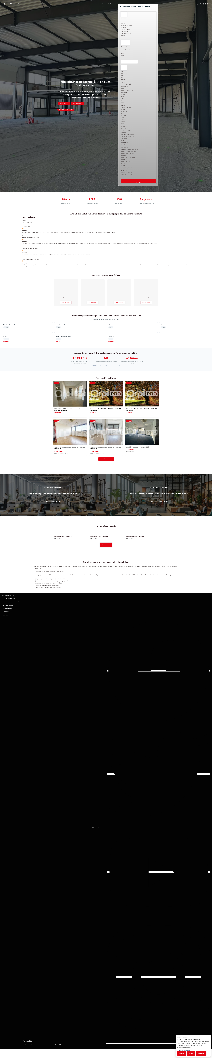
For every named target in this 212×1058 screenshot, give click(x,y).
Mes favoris (130, 4)
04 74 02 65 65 (203, 4)
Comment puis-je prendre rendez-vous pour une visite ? (50, 578)
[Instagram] (158, 977)
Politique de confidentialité (183, 1050)
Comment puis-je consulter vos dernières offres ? (48, 587)
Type (124, 14)
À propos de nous (89, 4)
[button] (106, 572)
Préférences (201, 1053)
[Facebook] (158, 671)
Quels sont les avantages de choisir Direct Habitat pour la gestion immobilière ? (57, 580)
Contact (110, 4)
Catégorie (125, 42)
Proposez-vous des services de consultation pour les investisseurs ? (53, 582)
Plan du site (5, 611)
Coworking (5, 615)
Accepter (181, 1053)
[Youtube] (158, 872)
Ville (124, 68)
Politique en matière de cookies (11, 602)
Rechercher (138, 182)
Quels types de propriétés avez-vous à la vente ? (48, 584)
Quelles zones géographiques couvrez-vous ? (47, 585)
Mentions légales (7, 608)
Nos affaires (101, 4)
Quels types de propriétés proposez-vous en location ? (50, 571)
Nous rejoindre (119, 4)
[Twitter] (158, 774)
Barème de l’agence (7, 605)
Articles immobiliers (8, 595)
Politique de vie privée (8, 598)
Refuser (191, 1053)
